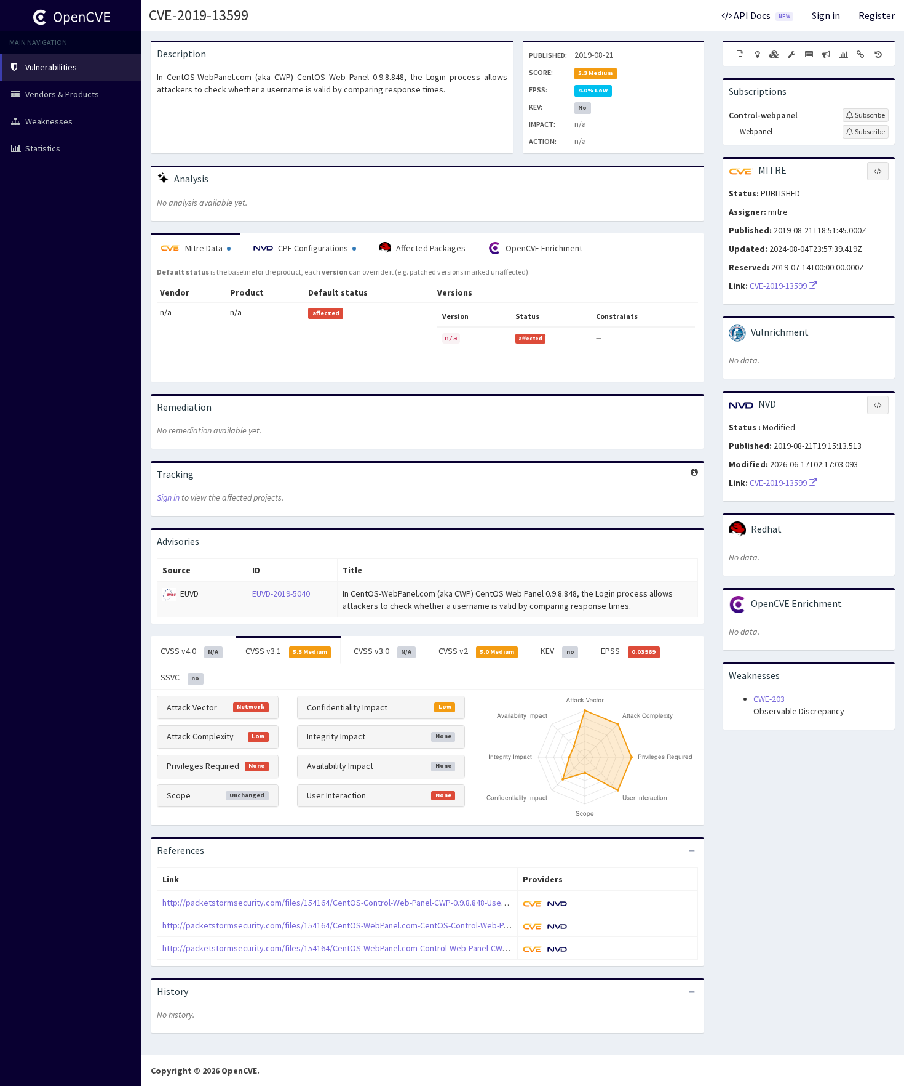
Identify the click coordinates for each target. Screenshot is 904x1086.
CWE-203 (769, 698)
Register (876, 15)
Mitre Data (203, 248)
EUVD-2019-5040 (281, 593)
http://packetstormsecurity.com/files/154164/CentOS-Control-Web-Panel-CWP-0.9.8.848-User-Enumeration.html (366, 902)
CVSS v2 (476, 650)
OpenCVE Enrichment (543, 248)
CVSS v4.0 (189, 650)
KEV (557, 650)
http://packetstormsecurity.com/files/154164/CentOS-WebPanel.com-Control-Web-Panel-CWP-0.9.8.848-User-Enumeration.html (394, 948)
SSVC (180, 677)
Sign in (826, 15)
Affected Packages (430, 248)
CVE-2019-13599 (198, 15)
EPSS (628, 650)
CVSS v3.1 (286, 650)
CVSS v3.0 (382, 650)
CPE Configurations (313, 248)
